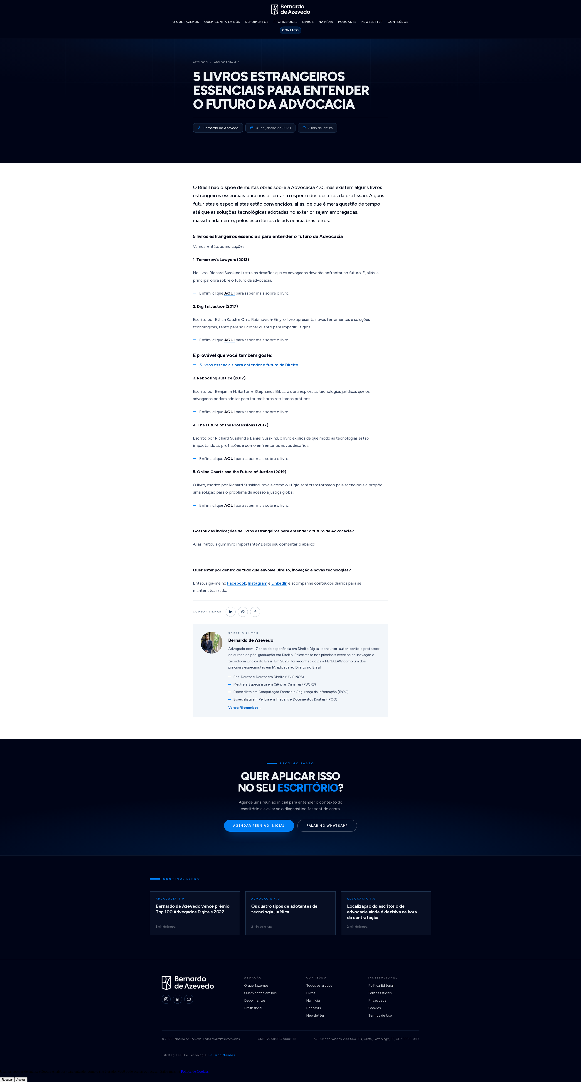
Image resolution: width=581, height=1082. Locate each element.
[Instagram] (166, 999)
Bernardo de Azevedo (221, 128)
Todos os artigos (319, 986)
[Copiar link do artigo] (255, 612)
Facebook (236, 583)
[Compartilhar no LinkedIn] (231, 612)
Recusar (7, 1079)
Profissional (285, 22)
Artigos (200, 62)
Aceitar (21, 1079)
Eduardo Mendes (222, 1055)
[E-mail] (188, 999)
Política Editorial (381, 986)
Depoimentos (257, 22)
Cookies (374, 1008)
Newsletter (372, 22)
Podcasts (347, 22)
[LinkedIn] (177, 999)
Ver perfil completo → (245, 708)
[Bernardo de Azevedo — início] (290, 10)
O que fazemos (185, 22)
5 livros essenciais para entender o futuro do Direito (248, 364)
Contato (290, 30)
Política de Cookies (195, 1071)
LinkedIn (279, 583)
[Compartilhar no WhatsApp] (243, 612)
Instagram (257, 583)
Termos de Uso (380, 1015)
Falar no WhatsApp (327, 826)
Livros (308, 22)
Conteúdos (398, 22)
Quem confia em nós (222, 22)
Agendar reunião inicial (259, 826)
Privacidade (377, 1000)
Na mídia (326, 22)
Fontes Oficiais (380, 993)
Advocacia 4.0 (227, 62)
